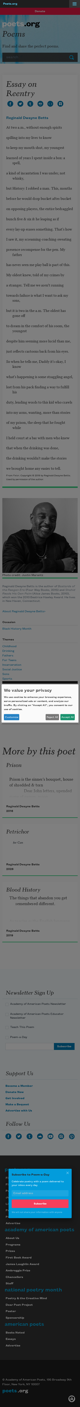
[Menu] (74, 4)
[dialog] (40, 703)
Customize (11, 717)
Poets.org (10, 3)
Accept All (67, 717)
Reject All (52, 717)
